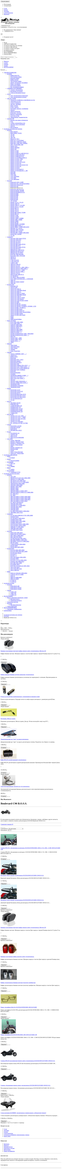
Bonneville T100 (14, 364)
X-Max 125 (13, 594)
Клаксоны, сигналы (15, 113)
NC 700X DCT (14, 493)
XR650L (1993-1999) (16, 486)
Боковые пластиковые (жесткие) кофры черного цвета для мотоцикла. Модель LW (23, 651)
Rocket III (13, 371)
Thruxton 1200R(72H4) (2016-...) (19, 382)
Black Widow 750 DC (16, 133)
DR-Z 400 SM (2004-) (16, 537)
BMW (8, 456)
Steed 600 (12, 173)
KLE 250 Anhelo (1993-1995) (18, 557)
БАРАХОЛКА (8, 610)
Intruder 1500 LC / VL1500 (17, 205)
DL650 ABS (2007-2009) (17, 547)
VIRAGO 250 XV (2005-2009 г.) (19, 268)
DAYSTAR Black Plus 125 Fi (18, 394)
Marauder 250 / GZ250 (16, 231)
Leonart (9, 424)
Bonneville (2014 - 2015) (16, 359)
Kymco (9, 431)
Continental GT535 (15, 472)
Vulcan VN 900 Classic (16, 309)
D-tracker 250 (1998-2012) (17, 561)
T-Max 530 (13, 593)
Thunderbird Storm (15, 387)
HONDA (9, 130)
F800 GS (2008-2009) (16, 577)
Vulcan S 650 (13, 287)
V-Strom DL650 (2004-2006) (17, 544)
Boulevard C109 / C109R (16, 182)
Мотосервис (7, 1149)
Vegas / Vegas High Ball (16, 452)
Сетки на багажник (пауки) (17, 92)
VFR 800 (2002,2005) (16, 504)
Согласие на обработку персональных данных (16, 1135)
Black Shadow (14, 131)
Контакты (6, 14)
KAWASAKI (10, 284)
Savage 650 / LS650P (15, 234)
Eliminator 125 (14, 286)
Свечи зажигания (12, 606)
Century (12, 469)
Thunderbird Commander (16, 385)
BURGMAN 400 (14, 586)
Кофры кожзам (14, 79)
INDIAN (9, 343)
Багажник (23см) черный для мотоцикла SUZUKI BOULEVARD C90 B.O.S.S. (22, 900)
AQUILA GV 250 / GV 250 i (18, 418)
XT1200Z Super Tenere (16, 530)
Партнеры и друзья (9, 1148)
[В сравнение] (9, 662)
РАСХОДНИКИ (8, 596)
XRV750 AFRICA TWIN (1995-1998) (20, 498)
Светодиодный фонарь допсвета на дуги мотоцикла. (15, 786)
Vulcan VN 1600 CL (15, 292)
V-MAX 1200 (14, 263)
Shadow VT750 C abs (16, 160)
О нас (5, 8)
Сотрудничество (8, 12)
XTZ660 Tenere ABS (15, 519)
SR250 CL (13, 257)
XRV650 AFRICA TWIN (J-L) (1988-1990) (21, 492)
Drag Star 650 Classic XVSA (17, 247)
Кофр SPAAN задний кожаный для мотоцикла (13, 760)
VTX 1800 (13, 178)
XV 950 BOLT (14, 276)
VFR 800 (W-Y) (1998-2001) (18, 505)
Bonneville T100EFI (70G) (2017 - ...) (20, 365)
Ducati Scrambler (14, 460)
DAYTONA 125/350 (15, 426)
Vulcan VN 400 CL (15, 303)
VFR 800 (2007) (14, 509)
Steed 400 (12, 172)
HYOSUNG (10, 414)
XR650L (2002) (14, 488)
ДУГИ (9, 94)
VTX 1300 (13, 175)
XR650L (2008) (14, 489)
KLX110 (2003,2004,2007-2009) (18, 551)
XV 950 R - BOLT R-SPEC (17, 277)
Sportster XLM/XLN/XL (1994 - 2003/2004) (21, 333)
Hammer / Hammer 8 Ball (17, 442)
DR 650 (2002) (14, 543)
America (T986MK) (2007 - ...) (18, 354)
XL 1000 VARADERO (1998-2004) (19, 511)
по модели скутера (9, 583)
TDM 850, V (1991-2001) (17, 527)
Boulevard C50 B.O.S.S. (16, 185)
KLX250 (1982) (14, 558)
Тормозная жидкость (16, 600)
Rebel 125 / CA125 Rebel (17, 140)
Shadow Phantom (14, 147)
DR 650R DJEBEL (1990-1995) (18, 540)
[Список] (3, 827)
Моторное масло (14, 599)
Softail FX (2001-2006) (16, 329)
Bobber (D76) (14, 356)
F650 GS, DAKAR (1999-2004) (18, 573)
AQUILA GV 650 (15, 420)
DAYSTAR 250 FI (15, 392)
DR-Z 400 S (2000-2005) (16, 535)
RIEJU (9, 467)
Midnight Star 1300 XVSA (17, 250)
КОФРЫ (9, 74)
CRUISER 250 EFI (15, 403)
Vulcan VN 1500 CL (15, 289)
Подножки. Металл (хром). (8, 718)
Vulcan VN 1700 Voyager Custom (19, 300)
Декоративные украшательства (18, 117)
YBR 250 (12, 283)
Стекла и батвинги (15, 103)
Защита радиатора (15, 111)
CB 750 (12, 136)
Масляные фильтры (15, 605)
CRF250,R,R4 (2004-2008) (17, 483)
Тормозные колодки (12, 602)
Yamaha (9, 590)
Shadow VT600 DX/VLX (17, 156)
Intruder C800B (14, 221)
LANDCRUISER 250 (16, 405)
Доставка (6, 11)
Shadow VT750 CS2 (15, 166)
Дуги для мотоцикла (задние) (18, 97)
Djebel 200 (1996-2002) (16, 532)
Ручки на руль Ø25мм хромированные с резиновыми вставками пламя (20, 696)
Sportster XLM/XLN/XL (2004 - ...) (19, 335)
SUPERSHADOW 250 (16, 411)
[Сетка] (1, 827)
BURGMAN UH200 (15, 589)
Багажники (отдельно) (16, 91)
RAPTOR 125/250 (15, 427)
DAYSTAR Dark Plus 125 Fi (18, 395)
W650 (11, 316)
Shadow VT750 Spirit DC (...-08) (19, 170)
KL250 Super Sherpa (15, 553)
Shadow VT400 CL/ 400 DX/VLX (19, 153)
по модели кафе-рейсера (10, 455)
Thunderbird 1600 (15, 384)
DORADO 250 (14, 404)
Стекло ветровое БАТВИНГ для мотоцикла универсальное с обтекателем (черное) (23, 1113)
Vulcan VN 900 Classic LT (17, 310)
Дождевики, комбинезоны (14, 609)
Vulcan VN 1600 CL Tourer (17, 293)
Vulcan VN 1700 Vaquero (17, 299)
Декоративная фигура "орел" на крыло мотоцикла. (15, 739)
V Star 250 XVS (14, 261)
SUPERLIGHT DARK (16, 410)
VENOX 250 (13, 434)
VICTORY (10, 439)
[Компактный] (4, 827)
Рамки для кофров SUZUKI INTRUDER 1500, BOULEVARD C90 (19, 1034)
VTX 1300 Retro (14, 176)
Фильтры (9, 603)
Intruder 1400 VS (14, 204)
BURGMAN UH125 (15, 587)
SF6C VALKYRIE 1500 (16, 144)
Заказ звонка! (12, 30)
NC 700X (12, 495)
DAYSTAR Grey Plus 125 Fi (18, 397)
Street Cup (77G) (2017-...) (17, 377)
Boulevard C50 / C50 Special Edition (19, 183)
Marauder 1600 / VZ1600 (16, 229)
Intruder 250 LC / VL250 (16, 206)
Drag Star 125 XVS (15, 241)
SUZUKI (9, 180)
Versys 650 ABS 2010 (16, 568)
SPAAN (4, 631)
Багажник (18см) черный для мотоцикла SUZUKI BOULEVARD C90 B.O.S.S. (22, 875)
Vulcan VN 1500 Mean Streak (18, 290)
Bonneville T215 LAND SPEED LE (19, 368)
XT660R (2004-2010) (16, 522)
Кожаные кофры (14, 78)
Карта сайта (7, 1136)
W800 (11, 317)
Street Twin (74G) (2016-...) (17, 378)
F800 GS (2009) (14, 579)
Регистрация (7, 4)
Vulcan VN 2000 (14, 302)
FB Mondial (10, 462)
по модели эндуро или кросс (12, 473)
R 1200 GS (13, 581)
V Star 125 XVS (14, 260)
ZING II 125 (13, 436)
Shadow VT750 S (15, 167)
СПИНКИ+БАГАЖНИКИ (14, 88)
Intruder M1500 (14, 222)
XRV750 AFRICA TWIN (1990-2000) (20, 496)
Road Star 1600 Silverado (16, 254)
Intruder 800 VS (14, 214)
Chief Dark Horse (14, 346)
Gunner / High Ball (15, 440)
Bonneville (13, 358)
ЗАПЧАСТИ (10, 118)
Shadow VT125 (14, 150)
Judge (11, 446)
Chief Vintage (13, 348)
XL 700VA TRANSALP (16, 502)
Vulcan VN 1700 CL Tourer (17, 297)
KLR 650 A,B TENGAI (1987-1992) (20, 566)
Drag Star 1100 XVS (15, 240)
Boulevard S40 (14, 196)
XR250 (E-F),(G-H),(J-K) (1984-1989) (20, 478)
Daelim (9, 388)
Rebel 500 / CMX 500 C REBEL (19, 143)
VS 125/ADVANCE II (16, 398)
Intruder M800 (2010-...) (16, 225)
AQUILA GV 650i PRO (16, 421)
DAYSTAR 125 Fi (15, 390)
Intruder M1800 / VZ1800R (17, 224)
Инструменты (14, 127)
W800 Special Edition (16, 319)
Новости (6, 61)
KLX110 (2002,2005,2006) (17, 550)
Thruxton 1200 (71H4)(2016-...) (18, 381)
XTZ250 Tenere (14, 517)
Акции (6, 65)
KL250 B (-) (13, 554)
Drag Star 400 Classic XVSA (17, 244)
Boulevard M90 (14, 195)
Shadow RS (13, 149)
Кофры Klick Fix (14, 75)
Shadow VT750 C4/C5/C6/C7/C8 (19, 165)
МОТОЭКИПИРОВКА (10, 607)
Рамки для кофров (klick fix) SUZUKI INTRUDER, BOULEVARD (19, 1007)
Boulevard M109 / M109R (17, 191)
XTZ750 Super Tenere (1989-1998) (19, 524)
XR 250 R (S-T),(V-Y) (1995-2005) (19, 482)
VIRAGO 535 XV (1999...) (17, 271)
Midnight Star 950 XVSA (17, 251)
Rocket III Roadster (15, 372)
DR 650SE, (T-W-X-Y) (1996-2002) (19, 541)
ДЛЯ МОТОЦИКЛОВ (10, 72)
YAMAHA (10, 237)
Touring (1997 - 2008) (16, 338)
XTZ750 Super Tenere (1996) (18, 525)
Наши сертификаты (9, 1151)
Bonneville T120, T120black (17, 369)
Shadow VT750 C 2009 (16, 159)
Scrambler (13, 374)
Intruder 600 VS (14, 208)
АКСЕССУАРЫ (11, 98)
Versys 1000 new (14, 570)
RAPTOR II (13, 429)
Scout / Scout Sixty (15, 351)
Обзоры (6, 64)
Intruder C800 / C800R (16, 219)
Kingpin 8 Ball (14, 449)
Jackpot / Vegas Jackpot (16, 444)
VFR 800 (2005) (14, 508)
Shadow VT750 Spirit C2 (16, 169)
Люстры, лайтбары (15, 104)
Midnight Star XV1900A (16, 253)
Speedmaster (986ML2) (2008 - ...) (19, 375)
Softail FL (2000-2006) (16, 325)
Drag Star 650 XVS (15, 248)
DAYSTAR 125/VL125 (16, 391)
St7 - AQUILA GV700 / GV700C (19, 423)
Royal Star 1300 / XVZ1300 (17, 255)
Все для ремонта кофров (17, 87)
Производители (8, 1147)
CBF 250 (12, 137)
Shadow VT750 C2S (15, 163)
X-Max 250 (13, 592)
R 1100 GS (13, 580)
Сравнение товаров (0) (7, 824)
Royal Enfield (10, 470)
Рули (11, 121)
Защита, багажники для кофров (19, 82)
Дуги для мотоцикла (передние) (19, 95)
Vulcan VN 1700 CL (15, 296)
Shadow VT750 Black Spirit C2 (18, 157)
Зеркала (12, 110)
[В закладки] (8, 662)
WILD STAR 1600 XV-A (17, 274)
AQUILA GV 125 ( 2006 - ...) (18, 416)
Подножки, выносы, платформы (19, 108)
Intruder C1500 (14, 215)
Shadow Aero (13, 146)
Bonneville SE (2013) (15, 362)
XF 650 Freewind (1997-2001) (18, 538)
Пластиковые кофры (16, 77)
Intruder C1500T (14, 216)
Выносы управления (16, 114)
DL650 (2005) (14, 545)
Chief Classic (13, 345)
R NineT (12, 457)
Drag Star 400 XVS (15, 245)
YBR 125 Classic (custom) (17, 281)
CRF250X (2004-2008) (16, 485)
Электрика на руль (15, 101)
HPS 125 (12, 463)
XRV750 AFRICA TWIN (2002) (18, 501)
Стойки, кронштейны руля (17, 123)
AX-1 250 (13, 476)
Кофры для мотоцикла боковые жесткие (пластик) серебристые (18, 982)
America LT (13, 355)
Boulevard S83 (14, 199)
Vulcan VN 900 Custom (16, 313)
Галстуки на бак (14, 116)
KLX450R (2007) (15, 564)
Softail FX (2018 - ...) (15, 332)
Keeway (9, 401)
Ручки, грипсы (14, 107)
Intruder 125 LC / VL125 (16, 202)
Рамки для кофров (15, 84)
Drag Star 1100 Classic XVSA (18, 238)
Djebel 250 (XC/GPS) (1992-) (18, 534)
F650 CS (12, 576)
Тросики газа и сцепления (17, 124)
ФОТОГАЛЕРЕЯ (8, 67)
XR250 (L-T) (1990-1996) (17, 479)
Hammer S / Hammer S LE (17, 443)
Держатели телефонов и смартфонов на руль (22, 100)
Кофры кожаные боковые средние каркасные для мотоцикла (17, 674)
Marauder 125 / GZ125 (16, 228)
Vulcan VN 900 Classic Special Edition (20, 312)
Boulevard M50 (14, 193)
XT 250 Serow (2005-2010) (17, 518)
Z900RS (12, 466)
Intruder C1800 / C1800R (16, 218)
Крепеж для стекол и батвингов (19, 120)
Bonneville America (15, 361)
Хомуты (12, 126)
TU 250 (12, 235)
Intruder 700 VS (14, 209)
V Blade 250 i (14, 413)
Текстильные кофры (15, 81)
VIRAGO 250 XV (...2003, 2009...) (19, 267)
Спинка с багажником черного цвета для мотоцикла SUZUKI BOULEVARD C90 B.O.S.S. (25, 1085)
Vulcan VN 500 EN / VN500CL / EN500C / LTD (23, 306)
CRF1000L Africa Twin (16, 512)
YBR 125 (12, 280)
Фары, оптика (14, 105)
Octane (12, 450)
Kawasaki (9, 465)
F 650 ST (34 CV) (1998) (16, 574)
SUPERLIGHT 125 (15, 407)
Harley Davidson (11, 320)
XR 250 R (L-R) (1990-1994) (18, 480)
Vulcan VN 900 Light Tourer (17, 315)
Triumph (9, 352)
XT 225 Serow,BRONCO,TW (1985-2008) (21, 515)
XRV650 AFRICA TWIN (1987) (18, 491)
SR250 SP (13, 258)
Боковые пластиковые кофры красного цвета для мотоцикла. (17, 956)
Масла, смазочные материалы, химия (17, 597)
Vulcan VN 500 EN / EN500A (18, 304)
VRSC (12, 342)
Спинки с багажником (16, 90)
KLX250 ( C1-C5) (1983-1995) (18, 560)
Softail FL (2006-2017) (16, 326)
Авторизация (7, 5)
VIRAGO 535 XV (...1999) (17, 270)
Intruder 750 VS (14, 211)
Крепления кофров (15, 85)
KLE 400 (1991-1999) (16, 563)
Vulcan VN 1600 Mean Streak (18, 294)
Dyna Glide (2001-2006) (16, 322)
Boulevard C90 (14, 186)
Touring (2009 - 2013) (16, 339)
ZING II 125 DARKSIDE (17, 437)
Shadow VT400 (14, 152)
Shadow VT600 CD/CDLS (17, 154)
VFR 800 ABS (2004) (16, 506)
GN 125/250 (13, 201)
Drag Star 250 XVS (15, 242)
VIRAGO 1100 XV (15, 264)
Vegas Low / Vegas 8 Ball (17, 453)
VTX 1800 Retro (14, 179)
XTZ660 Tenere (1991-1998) (17, 521)
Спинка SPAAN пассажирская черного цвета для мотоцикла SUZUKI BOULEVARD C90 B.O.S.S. (28, 1060)
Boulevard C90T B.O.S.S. (17, 189)
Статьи (6, 62)
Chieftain (12, 349)
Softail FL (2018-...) (15, 328)
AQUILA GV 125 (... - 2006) (18, 417)
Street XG (13, 336)
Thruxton (12, 380)
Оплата (6, 10)
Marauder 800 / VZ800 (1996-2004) (19, 232)
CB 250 (12, 134)
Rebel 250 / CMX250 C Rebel (18, 141)
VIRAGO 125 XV (15, 266)
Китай (11, 631)
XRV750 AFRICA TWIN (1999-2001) (20, 499)
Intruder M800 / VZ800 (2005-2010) (19, 227)
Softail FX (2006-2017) (16, 330)
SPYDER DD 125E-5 (16, 430)
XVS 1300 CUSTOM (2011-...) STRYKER (21, 279)
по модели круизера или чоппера (13, 129)
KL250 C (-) (13, 555)
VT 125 (12, 400)
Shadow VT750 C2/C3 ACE (17, 162)
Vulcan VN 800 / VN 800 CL (18, 307)
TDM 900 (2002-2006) (16, 528)
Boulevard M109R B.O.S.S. (17, 192)
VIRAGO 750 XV (15, 273)
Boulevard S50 (14, 198)
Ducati (8, 459)
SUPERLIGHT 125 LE (16, 408)
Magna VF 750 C (14, 139)
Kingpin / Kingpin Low (16, 447)
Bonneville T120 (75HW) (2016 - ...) (19, 367)
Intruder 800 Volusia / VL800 (17, 212)
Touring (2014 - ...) (15, 341)
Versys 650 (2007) (15, 567)
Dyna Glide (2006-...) (15, 323)
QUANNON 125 (14, 433)
